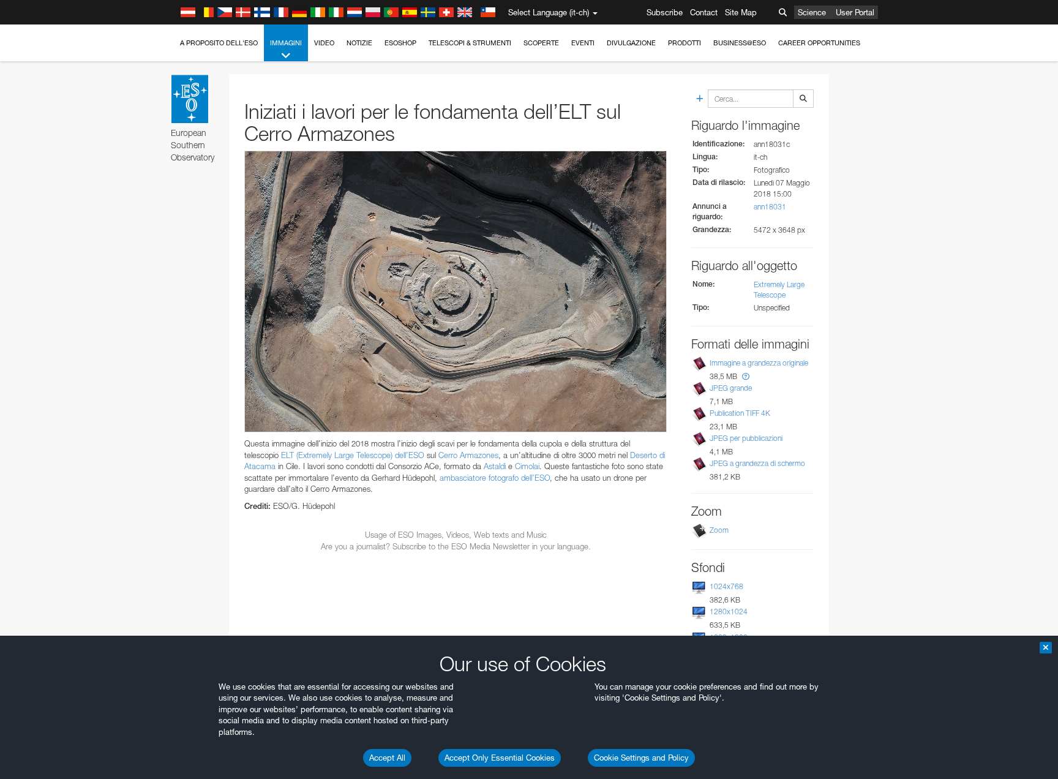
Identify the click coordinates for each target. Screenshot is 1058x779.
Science (812, 12)
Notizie (359, 43)
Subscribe (665, 12)
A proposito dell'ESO (219, 43)
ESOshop (400, 43)
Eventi (583, 43)
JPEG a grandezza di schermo (757, 463)
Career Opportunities (819, 43)
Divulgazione (631, 43)
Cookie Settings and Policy (641, 757)
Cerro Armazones (468, 455)
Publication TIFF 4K (740, 413)
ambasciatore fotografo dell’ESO (495, 478)
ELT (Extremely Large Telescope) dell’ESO (352, 455)
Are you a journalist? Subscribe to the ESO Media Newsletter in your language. (456, 546)
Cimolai (527, 466)
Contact (704, 12)
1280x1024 (729, 611)
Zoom (719, 530)
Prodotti (684, 43)
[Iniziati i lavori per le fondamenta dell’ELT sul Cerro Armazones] (455, 291)
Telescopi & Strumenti (470, 43)
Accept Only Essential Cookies (500, 757)
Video (324, 43)
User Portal (855, 12)
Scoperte (541, 43)
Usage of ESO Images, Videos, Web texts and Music (456, 535)
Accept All (387, 757)
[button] (745, 376)
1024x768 (726, 586)
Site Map (741, 12)
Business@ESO (739, 43)
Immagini (286, 43)
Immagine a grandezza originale (759, 362)
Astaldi (495, 466)
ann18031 (770, 206)
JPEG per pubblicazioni (746, 438)
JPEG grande (731, 388)
